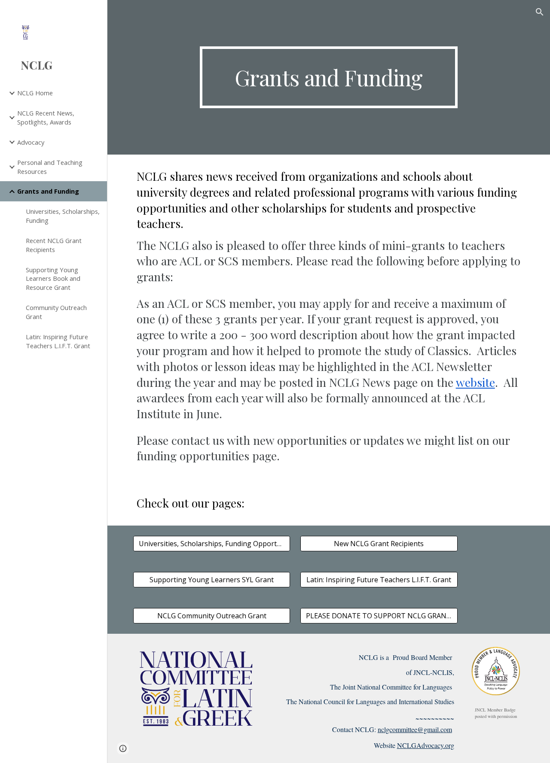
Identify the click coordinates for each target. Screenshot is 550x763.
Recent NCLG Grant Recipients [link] (54, 245)
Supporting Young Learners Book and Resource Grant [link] (53, 278)
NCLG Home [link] (35, 92)
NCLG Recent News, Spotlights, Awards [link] (45, 117)
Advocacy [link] (30, 142)
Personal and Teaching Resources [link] (49, 167)
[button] (539, 12)
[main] (328, 77)
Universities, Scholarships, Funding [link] (63, 216)
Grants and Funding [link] (48, 191)
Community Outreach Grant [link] (56, 312)
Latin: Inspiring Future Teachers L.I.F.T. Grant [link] (58, 341)
